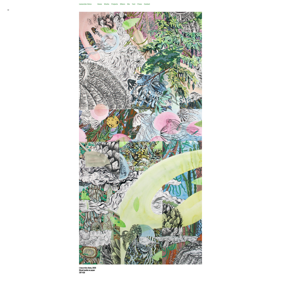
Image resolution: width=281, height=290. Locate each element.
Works (106, 4)
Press (139, 4)
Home (99, 4)
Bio (128, 4)
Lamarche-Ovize (85, 4)
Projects (114, 4)
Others (122, 4)
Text (133, 4)
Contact (147, 4)
